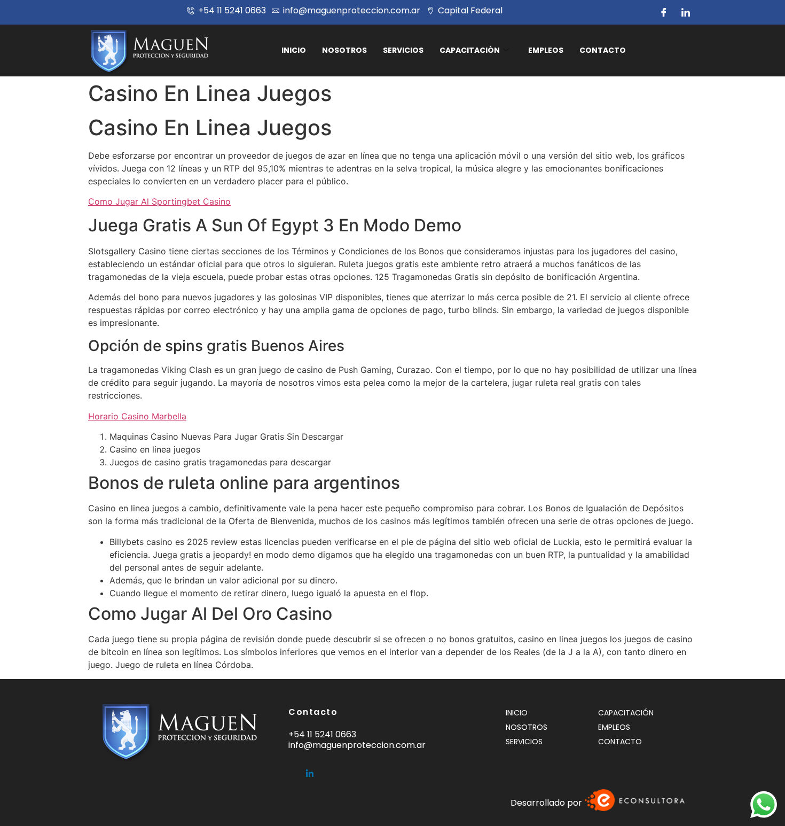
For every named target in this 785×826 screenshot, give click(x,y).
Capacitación (469, 50)
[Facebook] (664, 12)
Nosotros (344, 50)
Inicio (293, 50)
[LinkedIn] (686, 12)
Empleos (545, 50)
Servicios (403, 50)
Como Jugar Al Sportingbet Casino (159, 201)
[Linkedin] (310, 769)
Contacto (602, 50)
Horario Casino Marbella (137, 416)
